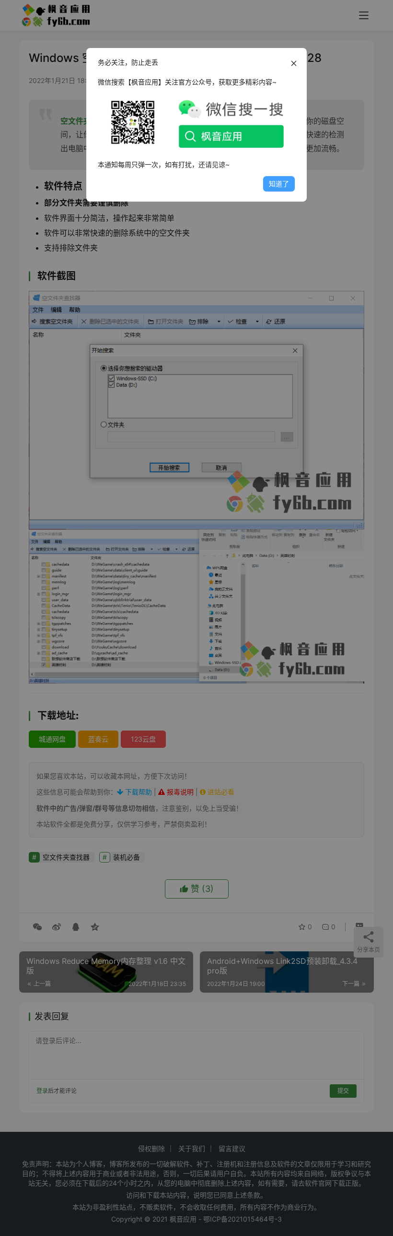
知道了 (279, 184)
